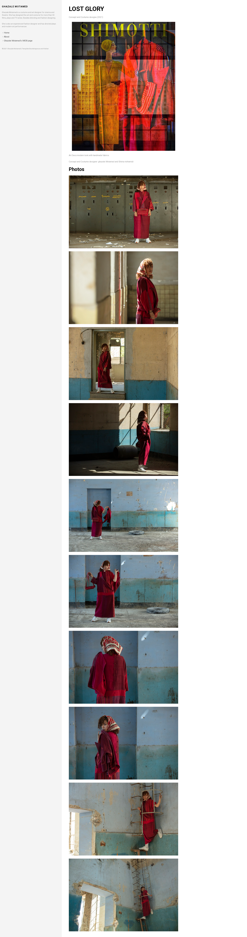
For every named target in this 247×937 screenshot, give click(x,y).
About (6, 36)
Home (6, 32)
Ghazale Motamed (15, 6)
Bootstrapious (34, 49)
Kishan (46, 49)
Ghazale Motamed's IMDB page (18, 40)
